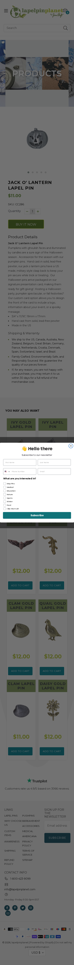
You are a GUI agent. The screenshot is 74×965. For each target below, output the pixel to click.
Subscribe (37, 515)
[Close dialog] (71, 446)
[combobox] (7, 471)
